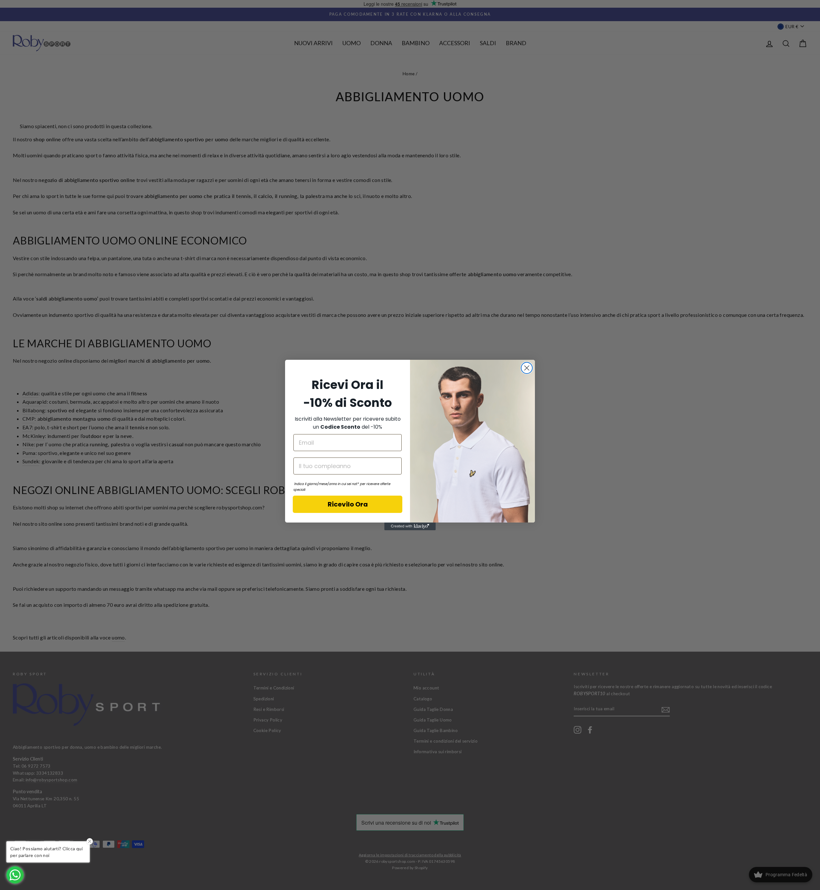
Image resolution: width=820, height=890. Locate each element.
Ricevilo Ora (348, 504)
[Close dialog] (526, 368)
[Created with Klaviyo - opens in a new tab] (410, 526)
